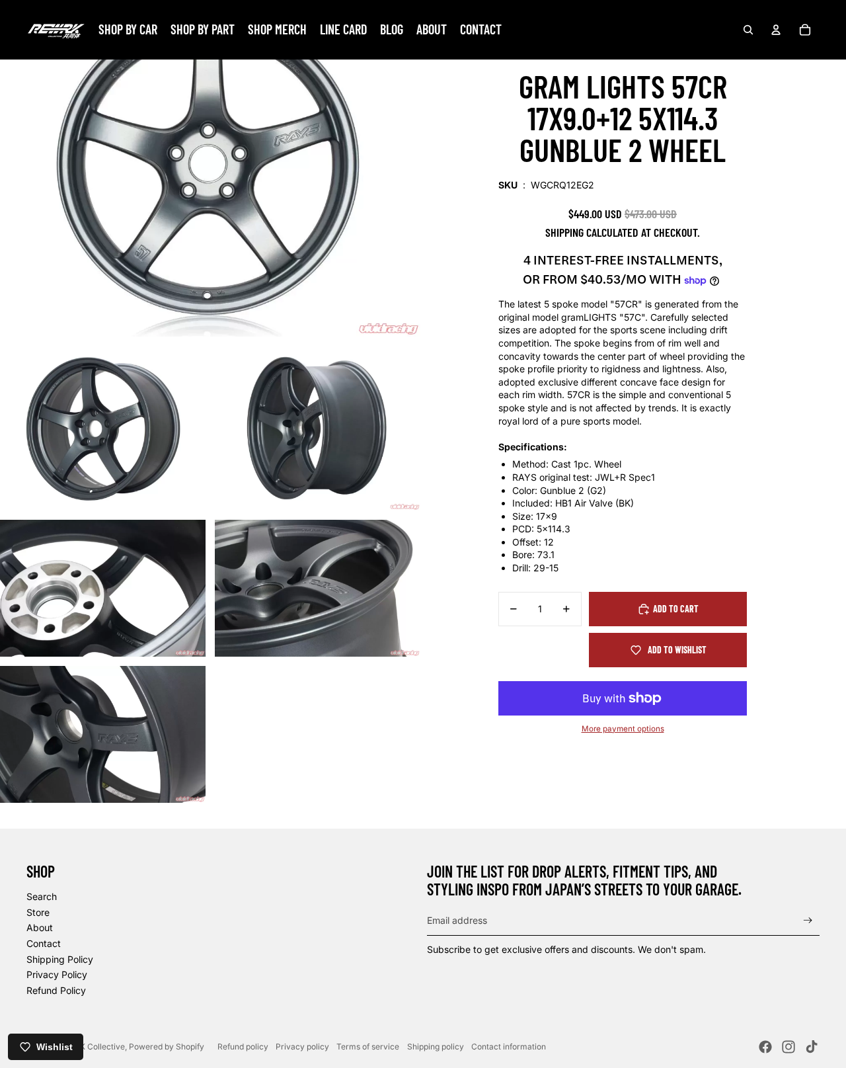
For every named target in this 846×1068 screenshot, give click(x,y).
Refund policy (242, 1046)
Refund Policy (56, 990)
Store (38, 912)
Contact (43, 943)
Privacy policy (302, 1046)
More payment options (623, 728)
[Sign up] (808, 920)
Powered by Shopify (166, 1046)
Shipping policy (435, 1046)
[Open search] (748, 29)
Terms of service (367, 1046)
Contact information (508, 1046)
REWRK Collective (91, 1046)
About (39, 927)
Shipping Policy (59, 959)
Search (41, 896)
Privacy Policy (56, 974)
